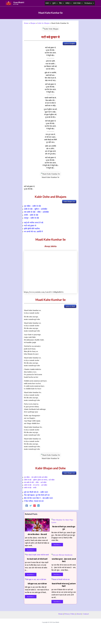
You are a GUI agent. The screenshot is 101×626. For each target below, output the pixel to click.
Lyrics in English (69, 43)
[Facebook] (27, 505)
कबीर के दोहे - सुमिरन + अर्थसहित (35, 209)
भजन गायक (77, 3)
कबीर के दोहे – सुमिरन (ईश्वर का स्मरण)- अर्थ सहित (39, 480)
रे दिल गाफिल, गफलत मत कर (34, 501)
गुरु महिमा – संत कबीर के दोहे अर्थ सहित (35, 477)
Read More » (30, 550)
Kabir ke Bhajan (43, 23)
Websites (88, 3)
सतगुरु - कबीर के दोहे (31, 218)
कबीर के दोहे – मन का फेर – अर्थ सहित (35, 485)
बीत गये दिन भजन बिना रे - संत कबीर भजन (38, 498)
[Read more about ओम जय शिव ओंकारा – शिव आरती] (37, 525)
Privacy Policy (69, 614)
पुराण (54, 3)
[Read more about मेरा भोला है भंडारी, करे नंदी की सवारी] (37, 555)
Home (26, 23)
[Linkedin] (38, 505)
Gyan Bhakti (18, 2)
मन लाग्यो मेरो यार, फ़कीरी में (33, 231)
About (78, 614)
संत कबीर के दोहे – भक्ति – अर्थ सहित (35, 482)
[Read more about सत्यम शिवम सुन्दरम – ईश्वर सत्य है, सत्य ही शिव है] (61, 555)
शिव (60, 3)
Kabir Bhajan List (69, 201)
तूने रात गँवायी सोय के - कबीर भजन (36, 492)
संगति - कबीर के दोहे (31, 215)
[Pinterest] (34, 505)
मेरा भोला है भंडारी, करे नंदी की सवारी (37, 559)
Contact (86, 614)
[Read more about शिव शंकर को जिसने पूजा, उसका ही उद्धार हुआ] (63, 521)
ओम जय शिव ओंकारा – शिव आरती (37, 534)
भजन (47, 3)
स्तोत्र (67, 3)
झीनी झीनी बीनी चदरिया (32, 228)
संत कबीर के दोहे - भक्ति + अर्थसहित (36, 212)
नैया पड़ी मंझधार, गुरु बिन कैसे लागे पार (37, 495)
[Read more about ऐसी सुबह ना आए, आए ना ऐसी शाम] (35, 579)
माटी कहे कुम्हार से (30, 225)
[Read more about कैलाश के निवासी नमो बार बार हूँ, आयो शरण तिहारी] (60, 579)
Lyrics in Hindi (70, 306)
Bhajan (33, 23)
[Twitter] (31, 505)
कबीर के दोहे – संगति (30, 488)
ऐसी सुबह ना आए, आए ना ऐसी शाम (37, 584)
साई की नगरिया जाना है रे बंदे (33, 222)
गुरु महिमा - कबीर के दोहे (32, 206)
